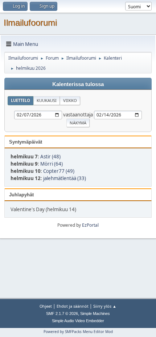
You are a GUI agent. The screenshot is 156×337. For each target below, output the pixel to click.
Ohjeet (46, 306)
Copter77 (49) (58, 171)
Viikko (70, 100)
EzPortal (90, 225)
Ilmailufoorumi (30, 22)
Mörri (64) (51, 164)
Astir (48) (50, 156)
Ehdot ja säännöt (73, 306)
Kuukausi (47, 100)
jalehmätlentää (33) (64, 178)
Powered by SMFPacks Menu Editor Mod (78, 331)
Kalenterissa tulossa (78, 84)
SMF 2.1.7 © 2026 (62, 313)
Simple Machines (95, 313)
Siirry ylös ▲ (104, 306)
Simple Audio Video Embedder (78, 321)
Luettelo (20, 100)
